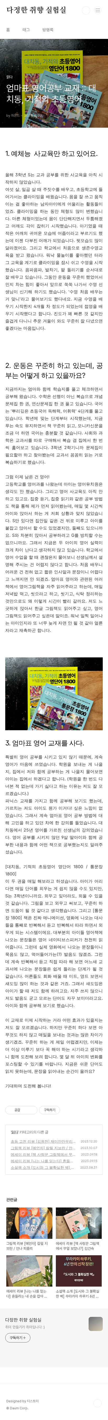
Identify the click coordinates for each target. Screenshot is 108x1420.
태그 (26, 29)
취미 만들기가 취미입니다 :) (25, 1327)
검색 (86, 10)
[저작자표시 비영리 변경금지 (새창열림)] (67, 1110)
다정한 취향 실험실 (36, 10)
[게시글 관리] (31, 1110)
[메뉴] (98, 10)
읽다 (14, 1132)
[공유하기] (25, 1110)
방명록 (47, 29)
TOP (97, 1403)
